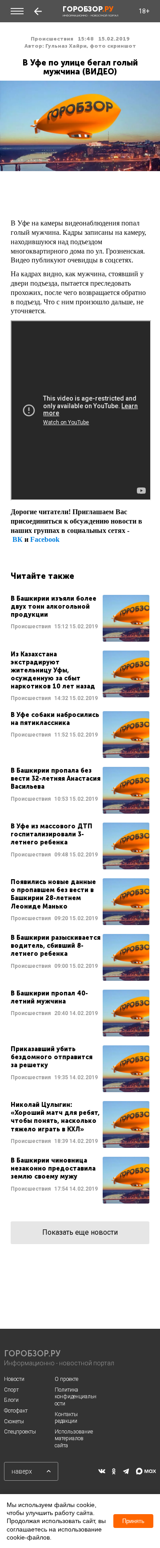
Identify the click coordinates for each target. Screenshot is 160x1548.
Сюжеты (14, 1421)
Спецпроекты (20, 1432)
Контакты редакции (66, 1418)
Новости (14, 1379)
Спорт (11, 1390)
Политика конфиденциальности (75, 1397)
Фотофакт (16, 1411)
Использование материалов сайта (74, 1439)
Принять (133, 1521)
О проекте (66, 1379)
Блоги (11, 1400)
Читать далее (80, 618)
